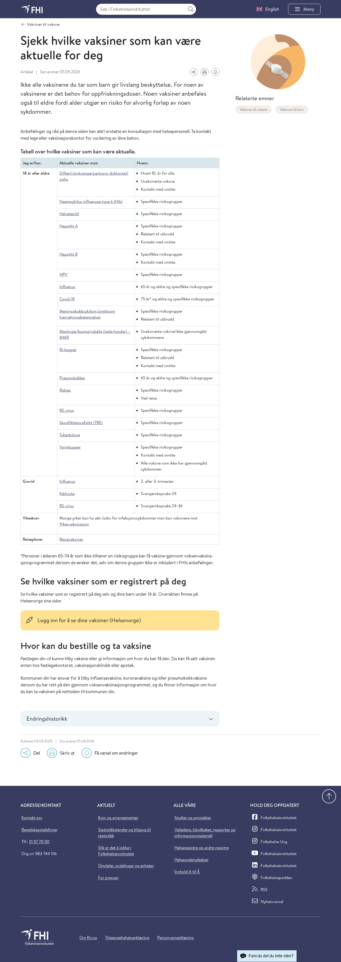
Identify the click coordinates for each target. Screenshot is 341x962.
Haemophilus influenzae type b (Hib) (90, 201)
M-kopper (68, 349)
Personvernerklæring (175, 937)
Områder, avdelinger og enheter (126, 865)
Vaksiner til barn (292, 109)
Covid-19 (67, 299)
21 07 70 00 (39, 841)
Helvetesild (69, 213)
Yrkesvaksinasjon (74, 524)
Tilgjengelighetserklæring (127, 937)
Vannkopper (70, 447)
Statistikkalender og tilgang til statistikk (124, 832)
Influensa (67, 286)
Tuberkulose (69, 435)
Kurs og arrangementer (118, 817)
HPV (63, 274)
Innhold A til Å (187, 871)
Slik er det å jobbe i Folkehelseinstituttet (116, 850)
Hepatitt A (68, 226)
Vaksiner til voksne (253, 109)
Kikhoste (67, 493)
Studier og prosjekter (192, 817)
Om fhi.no (88, 937)
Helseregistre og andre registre (201, 847)
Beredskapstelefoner (39, 829)
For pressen (108, 877)
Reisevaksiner (71, 539)
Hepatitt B (68, 254)
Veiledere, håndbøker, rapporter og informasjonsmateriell (204, 832)
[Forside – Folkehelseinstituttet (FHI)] (32, 9)
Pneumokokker (72, 378)
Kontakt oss (31, 817)
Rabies (65, 390)
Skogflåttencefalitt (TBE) (81, 422)
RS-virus (66, 410)
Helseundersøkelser (191, 859)
